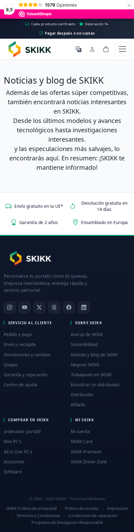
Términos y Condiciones (38, 515)
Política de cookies (82, 508)
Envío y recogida (20, 344)
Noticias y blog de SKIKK (94, 355)
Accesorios (14, 462)
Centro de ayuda (20, 385)
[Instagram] (10, 307)
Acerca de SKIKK (87, 334)
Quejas (10, 365)
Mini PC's (12, 441)
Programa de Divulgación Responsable (67, 522)
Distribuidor (82, 395)
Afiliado (78, 405)
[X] (39, 307)
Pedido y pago (18, 334)
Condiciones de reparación (92, 515)
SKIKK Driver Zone (89, 462)
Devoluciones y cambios (27, 355)
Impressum (117, 508)
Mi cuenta (80, 431)
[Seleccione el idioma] (78, 49)
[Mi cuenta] (92, 49)
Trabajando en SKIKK (91, 375)
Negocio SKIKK (85, 365)
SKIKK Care (82, 441)
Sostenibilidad (84, 344)
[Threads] (54, 307)
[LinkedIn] (84, 307)
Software (13, 472)
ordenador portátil (22, 431)
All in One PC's (18, 452)
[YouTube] (25, 307)
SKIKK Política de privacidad (31, 508)
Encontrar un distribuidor (95, 385)
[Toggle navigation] (122, 49)
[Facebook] (69, 307)
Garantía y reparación (25, 375)
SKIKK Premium (86, 452)
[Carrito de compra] (106, 49)
